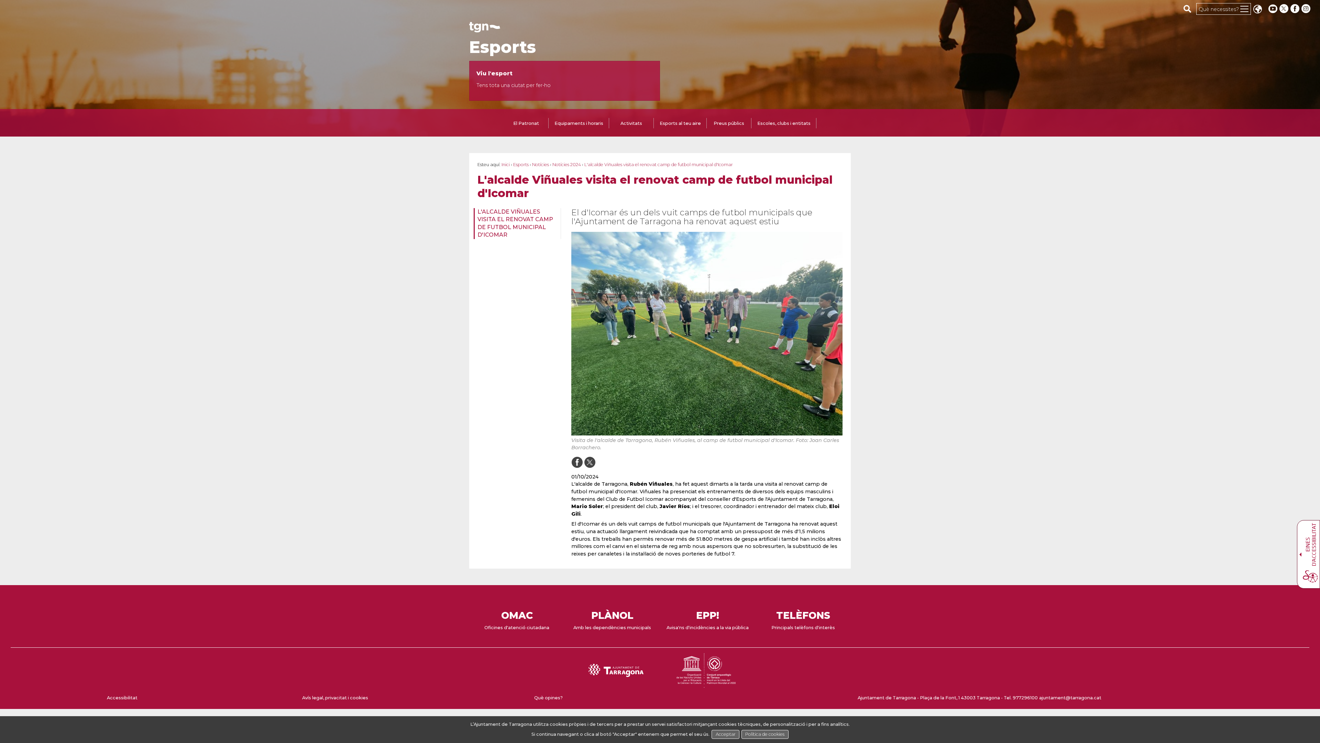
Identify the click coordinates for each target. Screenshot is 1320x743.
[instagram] (1306, 9)
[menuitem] (515, 223)
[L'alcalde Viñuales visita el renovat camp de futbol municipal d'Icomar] (707, 333)
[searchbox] (1187, 8)
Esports (502, 47)
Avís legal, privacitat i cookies (335, 697)
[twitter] (1284, 9)
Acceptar (726, 734)
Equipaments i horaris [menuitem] (578, 123)
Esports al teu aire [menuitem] (680, 123)
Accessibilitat (122, 697)
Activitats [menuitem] (631, 123)
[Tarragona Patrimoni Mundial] (706, 684)
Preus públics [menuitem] (729, 123)
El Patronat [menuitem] (526, 123)
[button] (1257, 10)
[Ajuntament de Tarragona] (484, 29)
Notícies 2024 (566, 164)
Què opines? (548, 697)
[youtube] (1273, 9)
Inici (506, 164)
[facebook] (1295, 9)
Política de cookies (764, 734)
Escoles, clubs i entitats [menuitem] (784, 123)
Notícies (540, 164)
